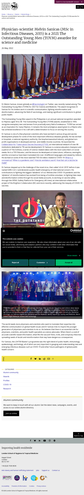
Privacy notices (41, 486)
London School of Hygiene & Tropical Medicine (10, 7)
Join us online (11, 413)
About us (10, 14)
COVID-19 (7, 384)
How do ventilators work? (45, 160)
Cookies (31, 486)
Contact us (56, 470)
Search (82, 7)
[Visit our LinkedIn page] (39, 440)
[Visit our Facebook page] (30, 440)
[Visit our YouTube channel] (44, 440)
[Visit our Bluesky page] (35, 440)
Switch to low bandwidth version (67, 2)
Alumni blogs (25, 14)
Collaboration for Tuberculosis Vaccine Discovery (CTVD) (25, 144)
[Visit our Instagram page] (50, 440)
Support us (45, 470)
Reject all (15, 262)
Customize (41, 262)
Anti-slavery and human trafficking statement (17, 470)
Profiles (6, 380)
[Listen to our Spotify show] (54, 440)
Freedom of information (19, 486)
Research (7, 388)
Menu (78, 7)
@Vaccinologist (38, 104)
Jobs (37, 470)
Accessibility (5, 486)
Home (3, 14)
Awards (6, 376)
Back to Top (78, 436)
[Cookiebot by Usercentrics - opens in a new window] (71, 231)
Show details (72, 255)
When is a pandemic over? (23, 160)
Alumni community (10, 372)
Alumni (17, 14)
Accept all (68, 262)
